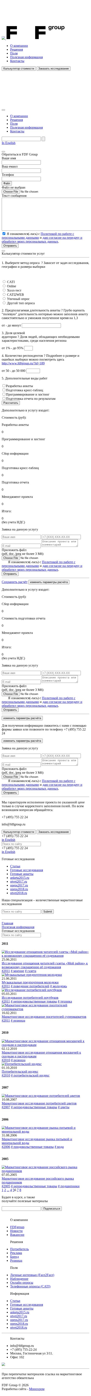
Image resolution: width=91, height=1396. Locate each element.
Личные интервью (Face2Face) (32, 1275)
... (8, 1190)
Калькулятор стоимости (18, 68)
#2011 (6, 971)
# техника (65, 1001)
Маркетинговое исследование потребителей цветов (39, 1103)
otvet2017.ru (18, 881)
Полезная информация (26, 57)
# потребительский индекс (30, 1075)
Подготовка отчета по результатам (30, 398)
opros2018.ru (19, 889)
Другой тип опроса (21, 303)
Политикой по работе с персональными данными (38, 235)
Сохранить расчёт (15, 582)
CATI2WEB (15, 294)
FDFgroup (17, 1227)
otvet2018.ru (18, 893)
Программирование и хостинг (28, 394)
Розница (16, 1260)
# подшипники (69, 1186)
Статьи (15, 866)
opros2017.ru (19, 885)
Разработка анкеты (19, 386)
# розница (18, 1020)
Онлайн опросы (21, 1282)
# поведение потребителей (30, 986)
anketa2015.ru (19, 877)
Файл (6, 183)
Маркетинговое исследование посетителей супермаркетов (44, 1016)
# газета (30, 971)
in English (8, 840)
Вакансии (17, 1234)
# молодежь (58, 986)
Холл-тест (14, 290)
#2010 (6, 1060)
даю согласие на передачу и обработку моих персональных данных (42, 239)
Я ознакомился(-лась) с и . (42, 565)
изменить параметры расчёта (49, 582)
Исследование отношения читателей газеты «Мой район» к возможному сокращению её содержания (45, 965)
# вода (59, 1147)
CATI (11, 282)
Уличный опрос (18, 299)
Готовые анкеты (21, 874)
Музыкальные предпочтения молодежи (30, 982)
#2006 (6, 1147)
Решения (16, 49)
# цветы (63, 1107)
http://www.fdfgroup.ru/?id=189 (23, 363)
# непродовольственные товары (34, 1001)
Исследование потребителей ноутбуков (30, 997)
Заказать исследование (53, 68)
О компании (19, 45)
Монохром (36, 1389)
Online (11, 286)
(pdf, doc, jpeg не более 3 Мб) (22, 552)
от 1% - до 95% (13, 348)
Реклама (16, 1253)
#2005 (6, 1186)
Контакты (17, 61)
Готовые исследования (26, 870)
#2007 (6, 1107)
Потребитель (19, 1249)
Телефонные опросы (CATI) (30, 1286)
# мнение (17, 971)
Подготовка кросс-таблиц (24, 390)
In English (8, 143)
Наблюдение (19, 1279)
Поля (14, 53)
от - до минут (12, 325)
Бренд (14, 1256)
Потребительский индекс (20, 1071)
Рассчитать (10, 402)
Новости (16, 1231)
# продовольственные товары (32, 1147)
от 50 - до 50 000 (14, 370)
